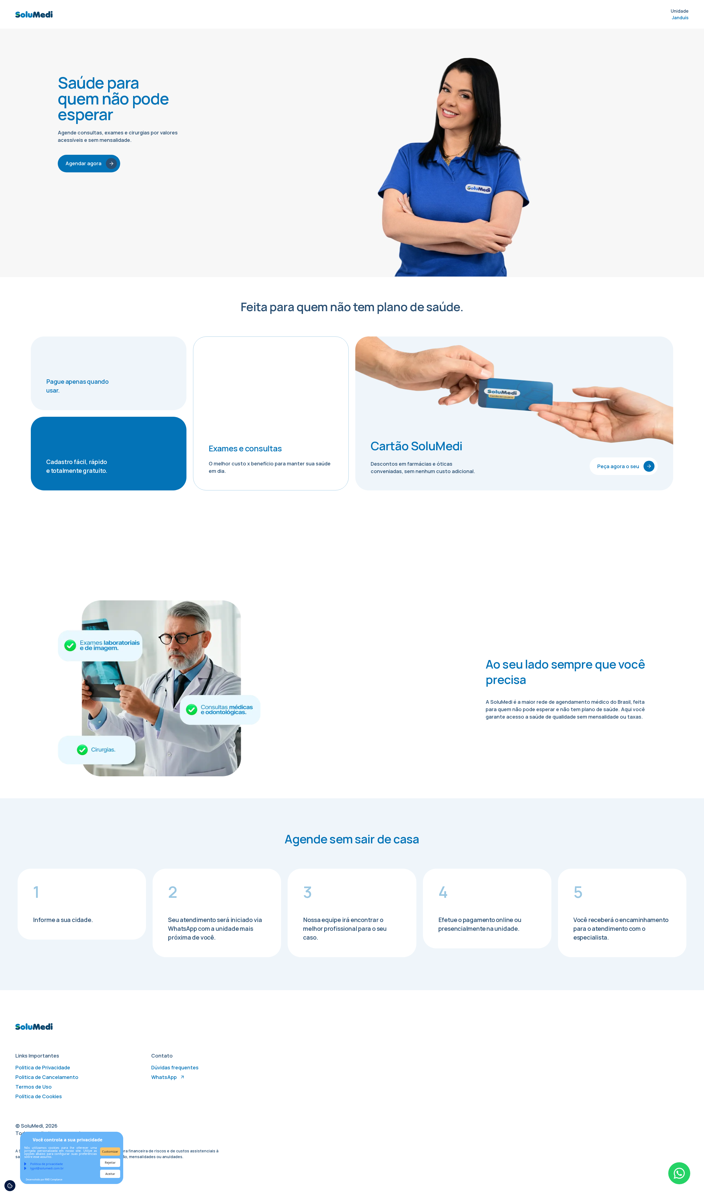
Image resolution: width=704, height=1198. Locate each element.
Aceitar (110, 1174)
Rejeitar (110, 1162)
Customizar (110, 1151)
